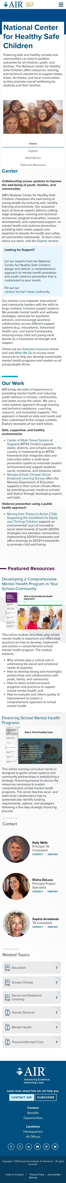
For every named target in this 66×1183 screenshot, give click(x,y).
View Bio (52, 854)
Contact (37, 854)
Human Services (23, 1012)
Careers (33, 1108)
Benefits (33, 1113)
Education (19, 968)
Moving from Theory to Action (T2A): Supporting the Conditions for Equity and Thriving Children (32, 518)
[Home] (19, 4)
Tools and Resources (33, 165)
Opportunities (33, 1118)
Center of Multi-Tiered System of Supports (30, 442)
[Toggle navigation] (61, 4)
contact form (13, 292)
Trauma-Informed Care (28, 1042)
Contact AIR (22, 1097)
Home (33, 143)
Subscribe (45, 1097)
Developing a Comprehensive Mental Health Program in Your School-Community (30, 584)
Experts (33, 151)
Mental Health (22, 1027)
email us (33, 292)
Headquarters (33, 1132)
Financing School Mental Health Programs (31, 720)
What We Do (33, 158)
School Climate (22, 982)
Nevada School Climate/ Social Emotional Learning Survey (29, 476)
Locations (33, 1127)
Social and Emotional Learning (26, 997)
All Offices (33, 1137)
